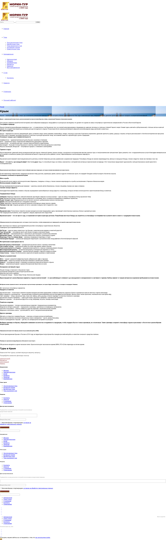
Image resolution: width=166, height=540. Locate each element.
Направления (8, 54)
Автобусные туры (13, 44)
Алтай (5, 374)
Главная (6, 29)
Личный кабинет (9, 100)
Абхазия (10, 61)
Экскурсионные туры (14, 42)
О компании (7, 401)
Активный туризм (13, 47)
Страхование (7, 403)
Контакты (10, 78)
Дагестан (6, 377)
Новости (6, 83)
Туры (5, 37)
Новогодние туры (13, 49)
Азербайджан (12, 63)
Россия (2, 107)
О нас (5, 73)
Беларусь (10, 64)
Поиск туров (7, 499)
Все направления (13, 67)
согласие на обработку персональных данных (15, 423)
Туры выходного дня (14, 46)
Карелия (10, 66)
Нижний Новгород (9, 372)
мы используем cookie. (42, 537)
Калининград (12, 59)
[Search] (15, 22)
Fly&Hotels (7, 91)
